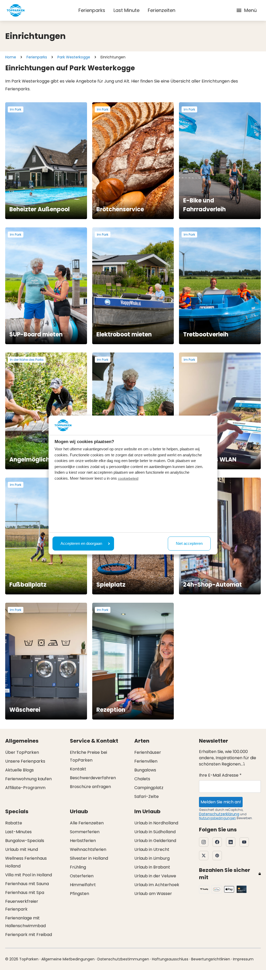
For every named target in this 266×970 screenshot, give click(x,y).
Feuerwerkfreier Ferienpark (21, 905)
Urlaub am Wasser (153, 894)
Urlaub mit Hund (21, 849)
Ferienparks (91, 10)
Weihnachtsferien (88, 849)
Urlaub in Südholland (155, 832)
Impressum (243, 959)
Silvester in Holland (89, 858)
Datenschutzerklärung (219, 814)
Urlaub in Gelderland (155, 841)
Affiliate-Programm (25, 788)
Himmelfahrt (83, 885)
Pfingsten (79, 894)
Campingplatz (148, 788)
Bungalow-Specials (24, 841)
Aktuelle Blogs (19, 770)
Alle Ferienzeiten (87, 823)
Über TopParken (22, 752)
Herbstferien (83, 841)
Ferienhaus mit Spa (24, 893)
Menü (250, 10)
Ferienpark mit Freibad (28, 935)
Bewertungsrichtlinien (210, 959)
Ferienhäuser (147, 752)
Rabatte (13, 823)
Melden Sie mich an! (221, 802)
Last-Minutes (18, 832)
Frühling (78, 867)
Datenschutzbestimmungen (123, 959)
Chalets (142, 779)
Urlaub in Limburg (152, 858)
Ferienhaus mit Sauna (27, 884)
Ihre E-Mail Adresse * (220, 775)
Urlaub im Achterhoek (156, 885)
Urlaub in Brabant (152, 867)
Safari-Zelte (146, 796)
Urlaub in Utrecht (151, 849)
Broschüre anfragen (90, 787)
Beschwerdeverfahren (93, 778)
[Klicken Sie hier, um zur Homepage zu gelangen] (15, 10)
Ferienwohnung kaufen (28, 779)
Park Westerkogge (73, 57)
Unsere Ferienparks (25, 761)
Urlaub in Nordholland (156, 823)
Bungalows (145, 770)
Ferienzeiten (161, 10)
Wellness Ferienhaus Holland (26, 862)
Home (10, 57)
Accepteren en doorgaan (81, 543)
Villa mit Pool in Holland (28, 875)
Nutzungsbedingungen (217, 818)
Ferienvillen (145, 761)
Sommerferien (84, 832)
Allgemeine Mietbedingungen (68, 959)
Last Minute (126, 10)
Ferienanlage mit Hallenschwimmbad (25, 922)
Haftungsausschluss (170, 959)
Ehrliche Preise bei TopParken (88, 756)
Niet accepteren (189, 543)
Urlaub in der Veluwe (155, 876)
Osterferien (82, 876)
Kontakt (78, 769)
